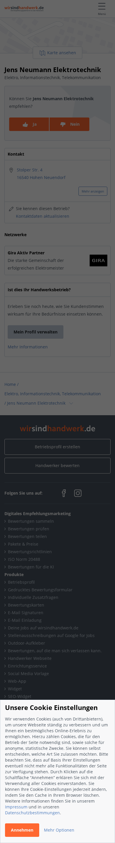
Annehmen (22, 830)
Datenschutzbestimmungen (32, 812)
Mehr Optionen (59, 830)
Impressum (16, 807)
